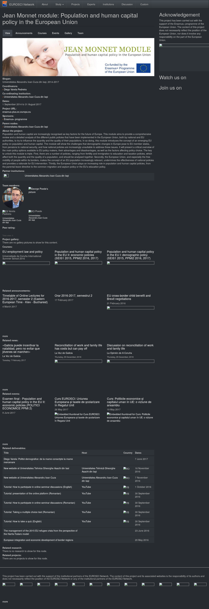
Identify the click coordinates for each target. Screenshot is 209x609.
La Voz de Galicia (11, 356)
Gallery (68, 33)
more (5, 336)
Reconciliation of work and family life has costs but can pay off (78, 346)
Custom (144, 4)
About (44, 4)
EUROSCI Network (21, 4)
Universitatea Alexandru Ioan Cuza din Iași (26, 96)
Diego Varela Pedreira (15, 89)
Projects (75, 4)
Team (80, 33)
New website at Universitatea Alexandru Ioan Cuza (30, 477)
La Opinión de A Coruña (119, 352)
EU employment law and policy (22, 251)
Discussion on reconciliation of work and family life (130, 346)
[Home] (6, 3)
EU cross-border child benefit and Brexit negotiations (129, 297)
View (9, 33)
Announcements (24, 33)
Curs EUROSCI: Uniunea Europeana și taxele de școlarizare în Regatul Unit (77, 401)
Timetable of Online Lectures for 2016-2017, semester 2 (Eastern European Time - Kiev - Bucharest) (25, 298)
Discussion (127, 4)
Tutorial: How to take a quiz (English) (23, 521)
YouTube (86, 486)
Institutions (108, 4)
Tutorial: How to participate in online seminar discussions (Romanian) (39, 502)
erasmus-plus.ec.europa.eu (16, 111)
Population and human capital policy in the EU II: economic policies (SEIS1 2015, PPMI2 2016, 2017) (78, 254)
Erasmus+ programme (15, 119)
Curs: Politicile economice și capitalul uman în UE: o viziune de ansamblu (129, 401)
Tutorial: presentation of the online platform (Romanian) (32, 493)
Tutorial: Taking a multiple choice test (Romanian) (29, 512)
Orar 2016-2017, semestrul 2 (73, 295)
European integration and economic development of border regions (38, 540)
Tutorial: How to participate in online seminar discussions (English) (38, 486)
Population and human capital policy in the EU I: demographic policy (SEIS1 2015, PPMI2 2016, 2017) (130, 254)
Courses (42, 33)
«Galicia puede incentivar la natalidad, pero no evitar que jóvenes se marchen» (21, 348)
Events (55, 33)
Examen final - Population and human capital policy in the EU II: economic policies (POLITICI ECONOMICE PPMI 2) (23, 403)
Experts (91, 4)
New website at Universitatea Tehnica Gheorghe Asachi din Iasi (36, 468)
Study (58, 4)
